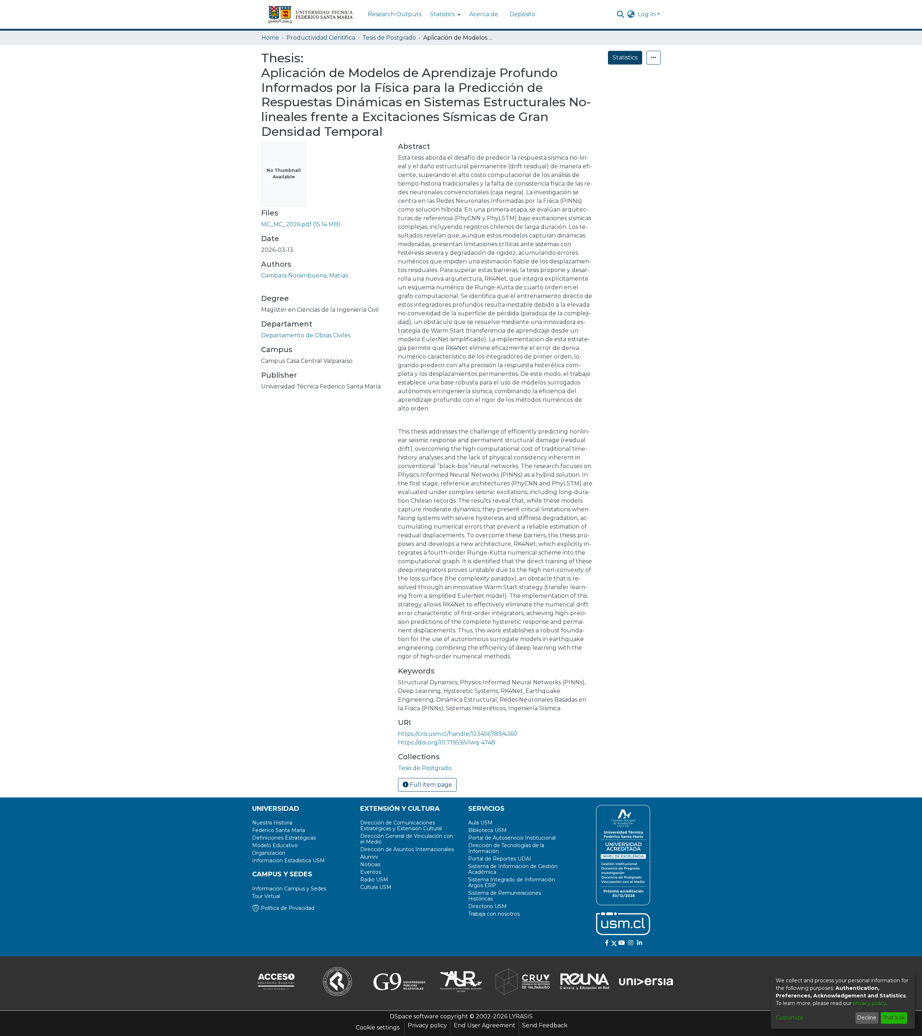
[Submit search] (620, 14)
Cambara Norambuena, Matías (304, 275)
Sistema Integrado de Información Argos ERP (511, 882)
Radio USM (374, 879)
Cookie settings (377, 1027)
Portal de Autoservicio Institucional (512, 838)
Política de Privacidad (286, 908)
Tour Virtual (266, 896)
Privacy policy (427, 1025)
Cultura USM (375, 887)
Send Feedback (545, 1025)
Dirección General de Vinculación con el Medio (406, 839)
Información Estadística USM (288, 860)
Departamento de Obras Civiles (305, 335)
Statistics (625, 57)
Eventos (370, 872)
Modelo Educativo (275, 845)
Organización (268, 853)
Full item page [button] (430, 784)
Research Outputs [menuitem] (394, 14)
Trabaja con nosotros (494, 914)
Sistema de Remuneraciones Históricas (504, 896)
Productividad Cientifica (320, 37)
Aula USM (480, 822)
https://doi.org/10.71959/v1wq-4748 (446, 742)
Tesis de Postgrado (389, 37)
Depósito (522, 14)
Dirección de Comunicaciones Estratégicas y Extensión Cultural (401, 825)
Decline (866, 1017)
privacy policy (869, 1003)
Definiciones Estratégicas (284, 838)
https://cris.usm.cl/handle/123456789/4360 (458, 733)
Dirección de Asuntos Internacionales (407, 849)
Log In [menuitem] (647, 14)
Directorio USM (487, 906)
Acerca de (483, 14)
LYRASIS (521, 1016)
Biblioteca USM (487, 830)
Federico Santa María (278, 830)
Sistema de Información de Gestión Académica (513, 869)
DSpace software (414, 1016)
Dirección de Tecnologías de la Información (506, 848)
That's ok (894, 1017)
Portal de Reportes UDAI (499, 858)
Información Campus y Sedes (289, 888)
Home (270, 37)
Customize (789, 1017)
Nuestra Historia (272, 822)
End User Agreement (484, 1025)
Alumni (369, 857)
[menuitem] (445, 14)
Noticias (370, 864)
